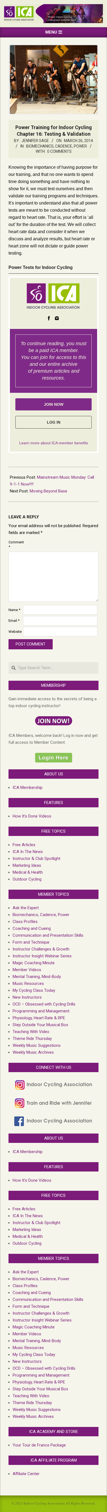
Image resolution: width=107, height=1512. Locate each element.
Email (14, 621)
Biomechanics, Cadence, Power (56, 146)
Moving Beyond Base (48, 491)
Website (15, 632)
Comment (15, 544)
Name (14, 610)
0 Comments (59, 151)
